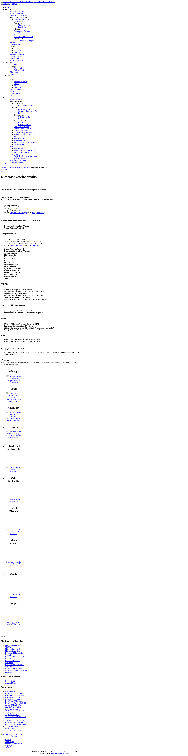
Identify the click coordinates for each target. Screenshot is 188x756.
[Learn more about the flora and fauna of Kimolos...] (13, 560)
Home (3, 167)
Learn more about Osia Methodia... (14, 501)
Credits (66, 753)
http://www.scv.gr (16, 245)
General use (25, 167)
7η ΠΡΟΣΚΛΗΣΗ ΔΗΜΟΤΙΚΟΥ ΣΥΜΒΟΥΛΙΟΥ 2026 (13, 728)
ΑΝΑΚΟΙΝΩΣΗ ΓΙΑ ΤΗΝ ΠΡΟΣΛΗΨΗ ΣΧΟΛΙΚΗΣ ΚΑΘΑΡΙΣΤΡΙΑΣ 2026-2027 (15, 693)
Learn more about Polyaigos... (14, 381)
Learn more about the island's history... (13, 436)
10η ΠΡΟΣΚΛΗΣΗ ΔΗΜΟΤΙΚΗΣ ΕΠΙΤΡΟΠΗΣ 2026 (15, 717)
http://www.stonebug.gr (18, 213)
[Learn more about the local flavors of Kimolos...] (13, 528)
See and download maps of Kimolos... (13, 623)
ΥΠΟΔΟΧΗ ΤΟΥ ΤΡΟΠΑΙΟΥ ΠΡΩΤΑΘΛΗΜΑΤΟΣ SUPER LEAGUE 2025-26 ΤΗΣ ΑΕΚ (16, 722)
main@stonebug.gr (38, 213)
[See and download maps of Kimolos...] (13, 620)
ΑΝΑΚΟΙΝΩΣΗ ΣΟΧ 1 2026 (15, 697)
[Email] (4, 169)
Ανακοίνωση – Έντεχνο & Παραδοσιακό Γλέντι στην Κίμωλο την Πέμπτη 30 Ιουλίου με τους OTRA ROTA (16, 702)
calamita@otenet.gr (34, 245)
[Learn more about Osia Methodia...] (13, 498)
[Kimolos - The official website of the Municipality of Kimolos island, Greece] (28, 2)
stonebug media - (57, 753)
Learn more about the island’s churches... (13, 419)
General (18, 167)
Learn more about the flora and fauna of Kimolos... (13, 564)
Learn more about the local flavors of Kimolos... (13, 532)
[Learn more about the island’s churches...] (13, 416)
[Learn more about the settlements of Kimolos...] (13, 465)
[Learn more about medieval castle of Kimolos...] (13, 591)
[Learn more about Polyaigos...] (13, 378)
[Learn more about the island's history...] (13, 434)
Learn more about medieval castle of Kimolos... (14, 595)
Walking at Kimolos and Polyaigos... (14, 400)
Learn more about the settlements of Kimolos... (13, 469)
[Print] (3, 171)
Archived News (10, 167)
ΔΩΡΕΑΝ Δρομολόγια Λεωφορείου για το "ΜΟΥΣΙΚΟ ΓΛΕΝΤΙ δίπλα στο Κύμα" (15, 710)
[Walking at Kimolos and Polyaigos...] (13, 397)
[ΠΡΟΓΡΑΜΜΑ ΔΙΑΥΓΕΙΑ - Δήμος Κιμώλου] (14, 736)
